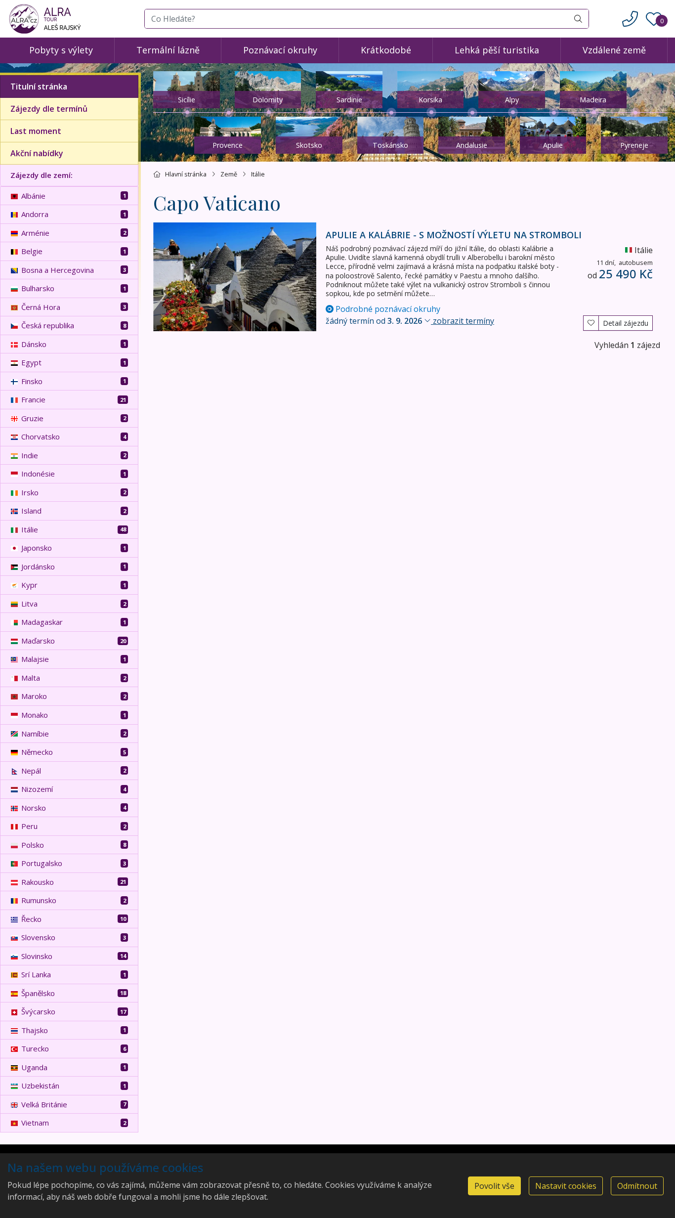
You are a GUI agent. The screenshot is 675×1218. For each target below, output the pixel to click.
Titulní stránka (38, 86)
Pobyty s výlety (61, 50)
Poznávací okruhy (280, 50)
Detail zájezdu (625, 323)
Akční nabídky (36, 153)
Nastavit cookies (565, 1185)
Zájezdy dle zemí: (41, 175)
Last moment (35, 131)
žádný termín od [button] (410, 320)
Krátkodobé (386, 50)
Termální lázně (168, 50)
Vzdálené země (614, 50)
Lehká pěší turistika (497, 50)
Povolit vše (494, 1185)
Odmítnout (637, 1185)
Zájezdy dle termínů (48, 108)
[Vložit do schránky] (591, 322)
